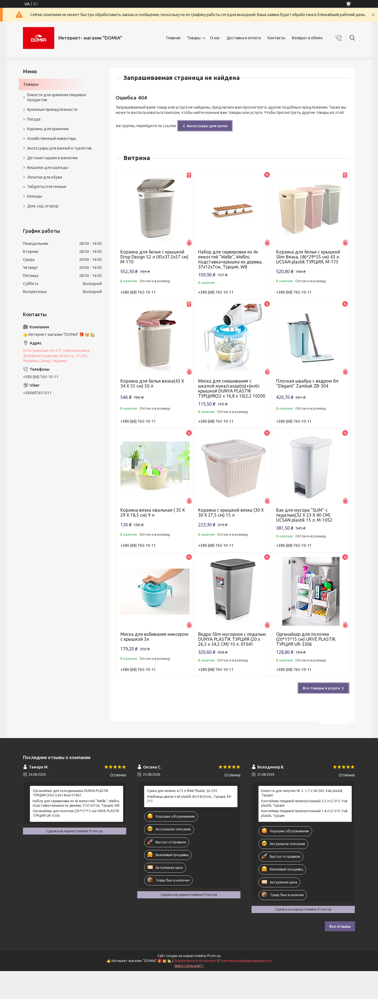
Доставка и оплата (244, 38)
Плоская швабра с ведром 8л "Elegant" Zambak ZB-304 (307, 383)
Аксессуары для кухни (207, 126)
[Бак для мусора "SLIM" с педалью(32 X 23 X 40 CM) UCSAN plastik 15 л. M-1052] (311, 467)
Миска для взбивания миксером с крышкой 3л (154, 637)
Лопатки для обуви (44, 177)
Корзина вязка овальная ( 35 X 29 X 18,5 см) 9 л (152, 512)
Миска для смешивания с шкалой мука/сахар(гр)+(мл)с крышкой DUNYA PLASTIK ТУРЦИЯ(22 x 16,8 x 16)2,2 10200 (231, 388)
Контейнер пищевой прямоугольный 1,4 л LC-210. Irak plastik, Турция (304, 813)
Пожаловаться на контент (195, 961)
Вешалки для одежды (47, 167)
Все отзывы (340, 926)
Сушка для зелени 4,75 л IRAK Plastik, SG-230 (182, 791)
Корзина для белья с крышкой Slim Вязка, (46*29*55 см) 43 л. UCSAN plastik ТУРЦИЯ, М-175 (308, 256)
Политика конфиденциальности (245, 961)
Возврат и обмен (307, 38)
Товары (194, 38)
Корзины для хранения (48, 129)
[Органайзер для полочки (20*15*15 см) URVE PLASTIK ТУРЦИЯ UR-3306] (311, 591)
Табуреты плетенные (46, 186)
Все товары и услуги (321, 688)
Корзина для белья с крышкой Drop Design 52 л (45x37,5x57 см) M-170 (154, 256)
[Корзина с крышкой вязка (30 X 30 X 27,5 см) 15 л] (233, 467)
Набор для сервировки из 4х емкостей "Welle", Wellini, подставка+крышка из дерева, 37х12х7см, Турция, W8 (230, 259)
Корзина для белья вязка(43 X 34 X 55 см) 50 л (152, 383)
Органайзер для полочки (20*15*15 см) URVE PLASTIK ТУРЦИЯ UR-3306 (306, 639)
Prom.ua (214, 956)
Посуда (33, 119)
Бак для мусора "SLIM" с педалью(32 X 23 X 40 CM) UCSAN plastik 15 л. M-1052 (304, 515)
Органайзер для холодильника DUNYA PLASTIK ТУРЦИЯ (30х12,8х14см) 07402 (70, 793)
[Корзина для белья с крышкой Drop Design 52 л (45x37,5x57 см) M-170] (155, 209)
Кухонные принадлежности (52, 109)
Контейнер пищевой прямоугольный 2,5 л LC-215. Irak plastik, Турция (304, 803)
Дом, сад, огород (42, 206)
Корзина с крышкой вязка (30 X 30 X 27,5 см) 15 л (231, 512)
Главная (173, 38)
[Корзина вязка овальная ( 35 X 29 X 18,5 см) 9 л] (155, 467)
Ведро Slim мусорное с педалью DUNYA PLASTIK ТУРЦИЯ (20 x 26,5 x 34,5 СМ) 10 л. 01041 (232, 639)
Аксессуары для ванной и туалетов (59, 148)
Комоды (34, 196)
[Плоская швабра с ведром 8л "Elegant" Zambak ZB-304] (311, 338)
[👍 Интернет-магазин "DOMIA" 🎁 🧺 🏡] (38, 38)
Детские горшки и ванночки (52, 158)
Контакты (276, 38)
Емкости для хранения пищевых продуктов (56, 97)
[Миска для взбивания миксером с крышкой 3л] (155, 591)
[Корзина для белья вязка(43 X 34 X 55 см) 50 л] (155, 338)
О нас (215, 38)
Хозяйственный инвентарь (51, 138)
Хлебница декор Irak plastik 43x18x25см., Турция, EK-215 (189, 799)
